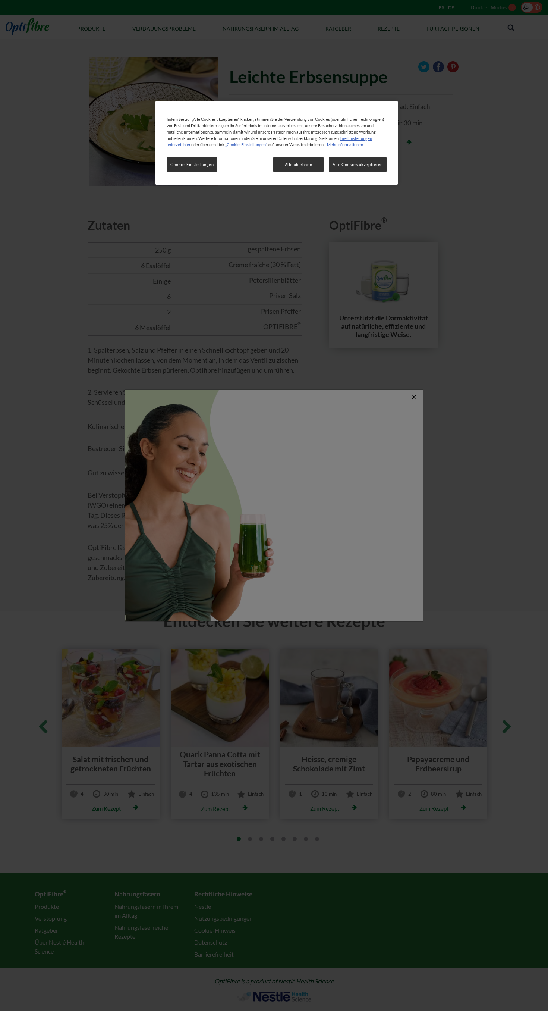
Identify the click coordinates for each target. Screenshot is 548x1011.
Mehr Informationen (345, 144)
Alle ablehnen (298, 164)
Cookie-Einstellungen (192, 164)
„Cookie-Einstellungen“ (246, 144)
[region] (276, 143)
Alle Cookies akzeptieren (358, 164)
